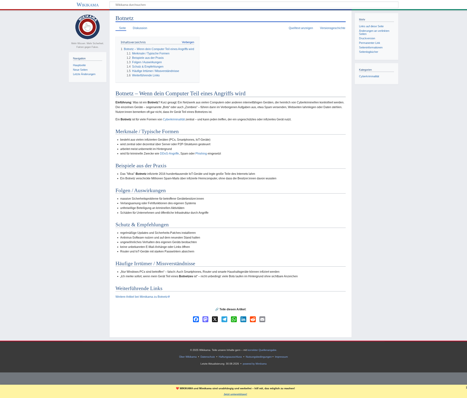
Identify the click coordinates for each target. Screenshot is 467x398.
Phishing (201, 153)
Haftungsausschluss (230, 356)
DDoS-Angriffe (169, 153)
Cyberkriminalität (174, 119)
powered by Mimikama (255, 363)
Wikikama (88, 4)
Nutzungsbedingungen (259, 356)
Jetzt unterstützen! (235, 394)
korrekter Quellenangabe (262, 350)
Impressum (281, 356)
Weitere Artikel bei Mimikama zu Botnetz (141, 296)
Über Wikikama (188, 356)
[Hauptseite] (88, 26)
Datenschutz (207, 356)
